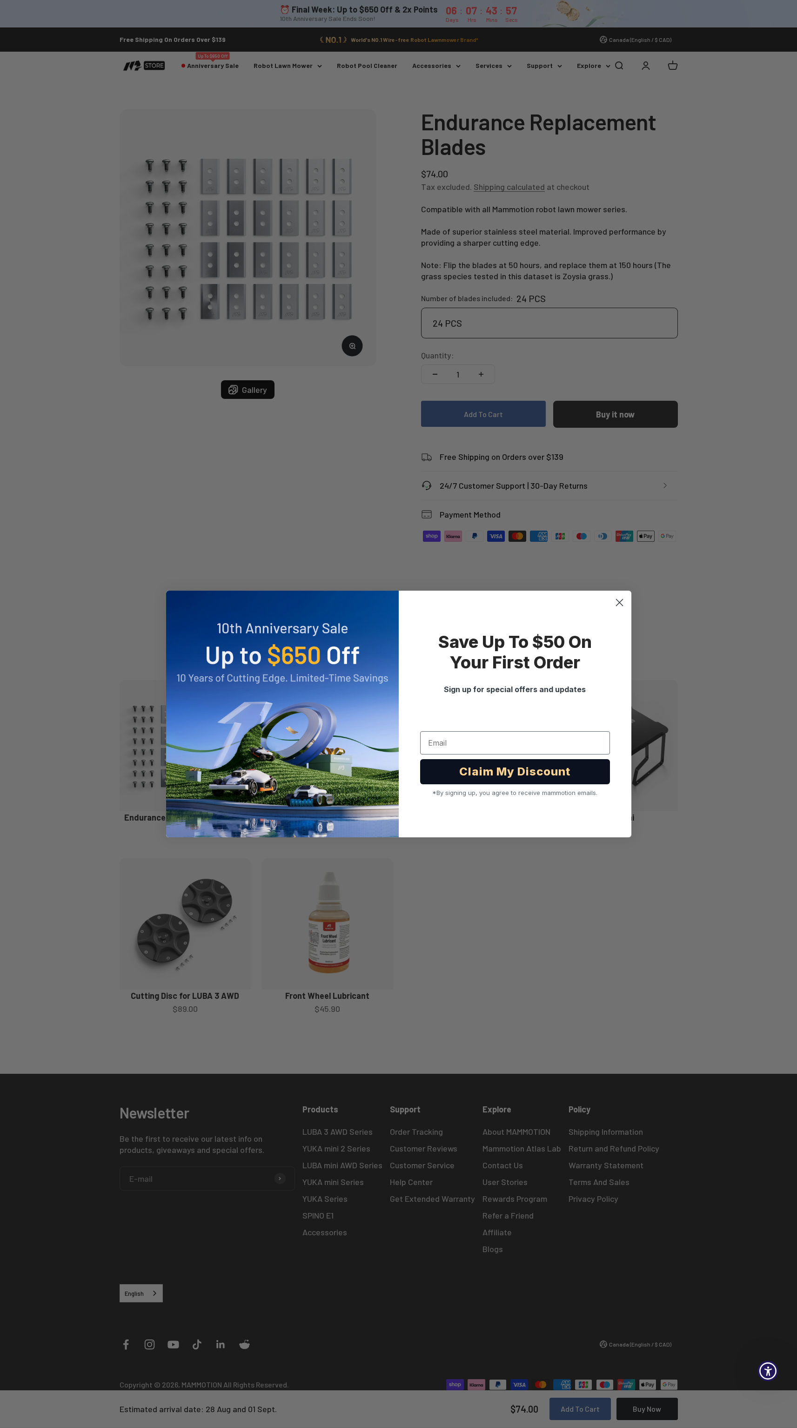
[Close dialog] (619, 602)
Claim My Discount (514, 771)
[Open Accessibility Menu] (767, 1371)
